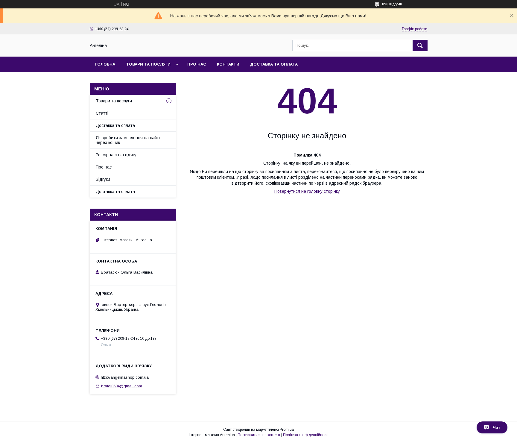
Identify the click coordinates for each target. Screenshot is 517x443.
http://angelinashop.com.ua (125, 377)
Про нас (196, 64)
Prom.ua (287, 429)
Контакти (228, 64)
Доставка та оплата (274, 64)
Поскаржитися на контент (259, 435)
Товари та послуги (148, 64)
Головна (105, 64)
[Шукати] (420, 45)
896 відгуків (392, 4)
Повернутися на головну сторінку (307, 191)
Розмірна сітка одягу (116, 154)
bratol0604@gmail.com (121, 386)
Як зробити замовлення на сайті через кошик (128, 140)
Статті (102, 113)
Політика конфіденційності (306, 435)
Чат (496, 427)
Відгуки (103, 179)
